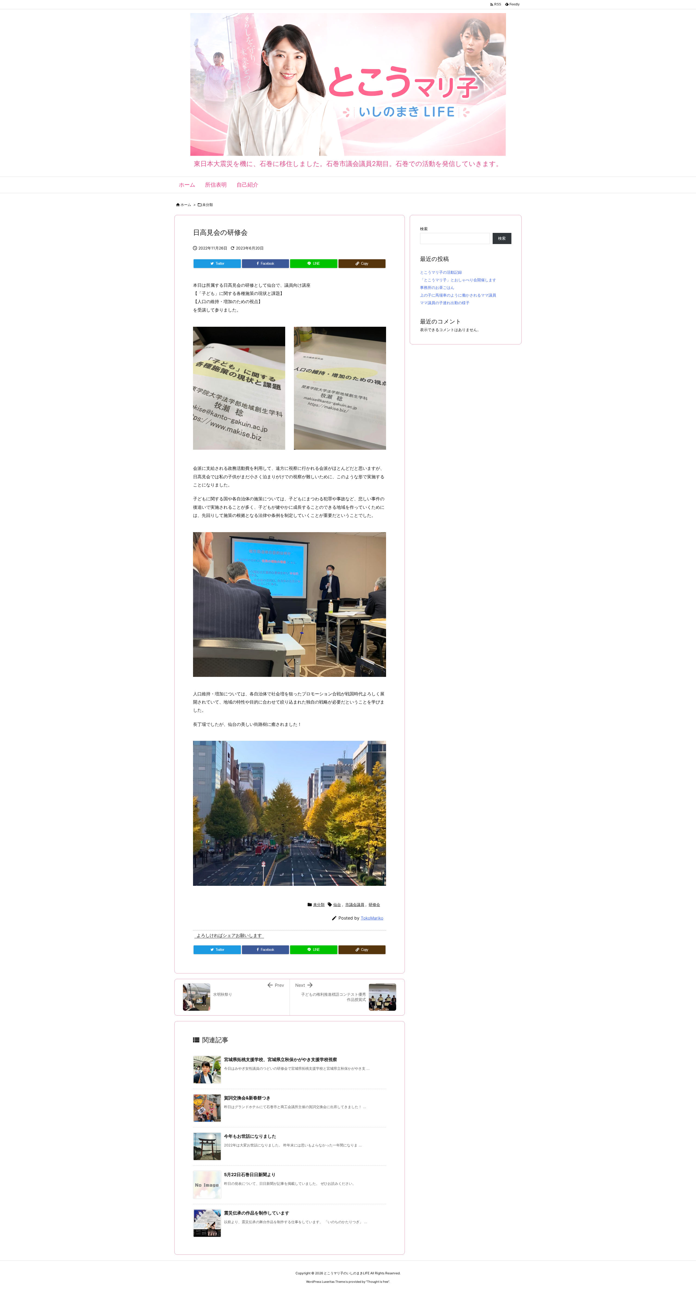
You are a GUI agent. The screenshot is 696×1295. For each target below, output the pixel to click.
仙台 (337, 904)
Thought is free (377, 1282)
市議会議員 (354, 904)
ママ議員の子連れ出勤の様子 (445, 302)
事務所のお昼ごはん (437, 287)
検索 (424, 228)
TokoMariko (372, 918)
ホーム (186, 204)
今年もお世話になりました (250, 1136)
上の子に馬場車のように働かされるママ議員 (458, 295)
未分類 (207, 204)
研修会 (374, 904)
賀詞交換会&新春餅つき (247, 1097)
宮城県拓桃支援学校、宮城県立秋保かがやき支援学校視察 (280, 1059)
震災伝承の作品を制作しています (256, 1213)
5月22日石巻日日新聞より (250, 1174)
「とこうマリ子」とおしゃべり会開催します (458, 280)
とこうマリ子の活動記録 (441, 272)
